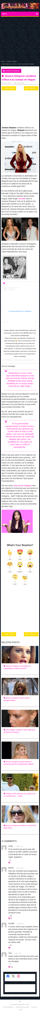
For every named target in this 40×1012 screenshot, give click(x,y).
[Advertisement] (20, 39)
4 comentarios (20, 83)
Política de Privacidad (22, 1007)
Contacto (34, 1007)
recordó (22, 198)
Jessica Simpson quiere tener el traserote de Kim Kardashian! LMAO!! (19, 762)
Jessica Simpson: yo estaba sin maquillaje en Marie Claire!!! (17, 667)
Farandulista (14, 1004)
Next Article (30, 88)
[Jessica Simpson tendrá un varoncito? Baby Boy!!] (20, 814)
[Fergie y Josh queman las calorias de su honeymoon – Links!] (20, 782)
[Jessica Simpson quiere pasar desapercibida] (20, 686)
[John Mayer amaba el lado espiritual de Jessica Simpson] (20, 718)
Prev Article (10, 88)
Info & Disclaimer (8, 1007)
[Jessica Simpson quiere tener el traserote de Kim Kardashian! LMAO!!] (20, 750)
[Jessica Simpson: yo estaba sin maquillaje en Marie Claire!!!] (20, 654)
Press (20, 1009)
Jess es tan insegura (22, 485)
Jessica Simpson (12, 71)
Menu (4, 14)
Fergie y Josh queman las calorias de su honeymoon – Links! (20, 794)
